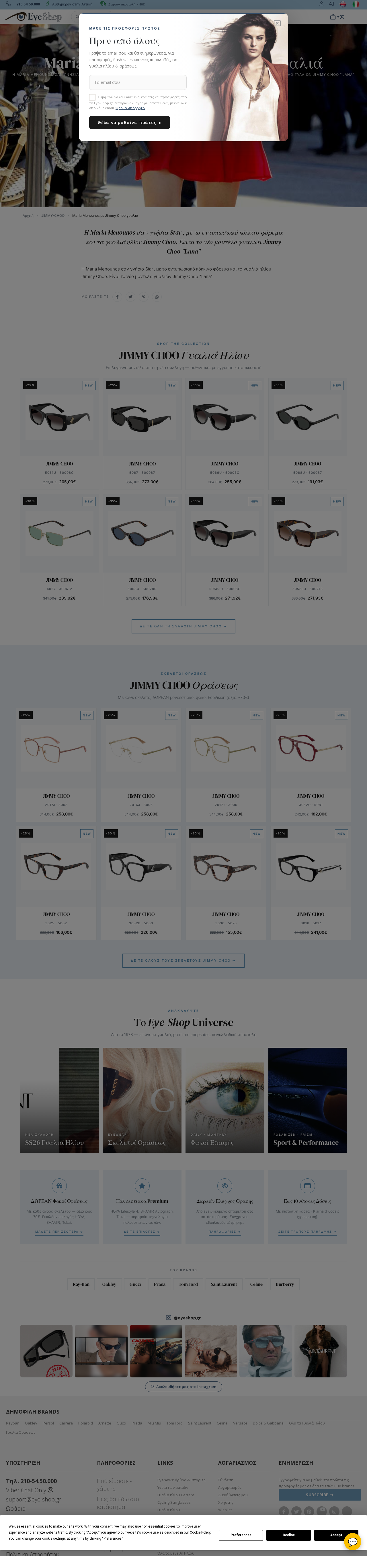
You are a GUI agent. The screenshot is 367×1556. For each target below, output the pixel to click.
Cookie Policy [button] (200, 1532)
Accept (336, 1535)
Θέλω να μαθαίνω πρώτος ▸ (129, 122)
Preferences (241, 1535)
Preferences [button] (113, 1538)
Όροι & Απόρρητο (130, 108)
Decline (289, 1535)
